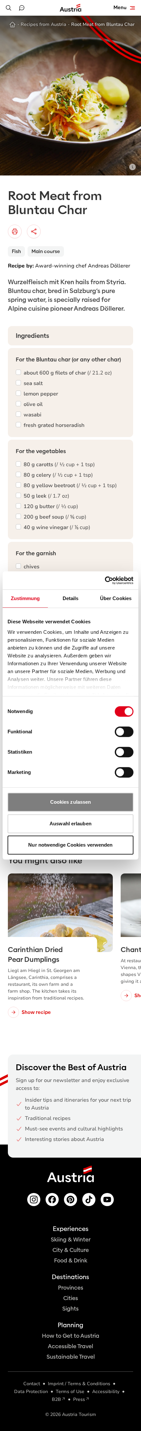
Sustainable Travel (71, 1356)
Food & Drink (70, 1260)
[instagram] (33, 1199)
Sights (70, 1308)
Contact (31, 1384)
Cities (70, 1298)
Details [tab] (71, 598)
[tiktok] (88, 1199)
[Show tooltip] (132, 167)
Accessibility (105, 1391)
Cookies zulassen (70, 802)
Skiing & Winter (71, 1239)
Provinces (70, 1287)
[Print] (15, 231)
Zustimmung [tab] (25, 598)
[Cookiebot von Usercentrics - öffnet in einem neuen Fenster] (104, 580)
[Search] (8, 8)
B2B (56, 1399)
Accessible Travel (70, 1346)
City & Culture (70, 1250)
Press (79, 1399)
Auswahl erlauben (70, 823)
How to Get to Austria (70, 1335)
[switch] (124, 731)
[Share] (34, 231)
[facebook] (52, 1199)
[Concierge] (22, 8)
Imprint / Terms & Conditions (79, 1384)
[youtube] (107, 1199)
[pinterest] (70, 1199)
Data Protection (31, 1391)
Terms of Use (70, 1391)
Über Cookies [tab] (115, 598)
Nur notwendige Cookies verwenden (70, 845)
